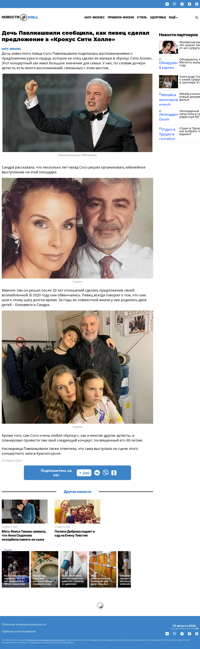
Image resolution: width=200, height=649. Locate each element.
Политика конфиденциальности (24, 624)
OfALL (20, 17)
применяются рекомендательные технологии (46, 640)
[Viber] (174, 4)
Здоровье (158, 17)
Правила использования (19, 631)
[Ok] (196, 4)
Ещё (172, 17)
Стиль (142, 17)
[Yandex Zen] (189, 4)
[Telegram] (182, 4)
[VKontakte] (167, 4)
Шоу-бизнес (94, 17)
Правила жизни (121, 17)
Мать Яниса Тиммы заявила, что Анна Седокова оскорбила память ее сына (24, 535)
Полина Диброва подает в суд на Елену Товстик (75, 533)
